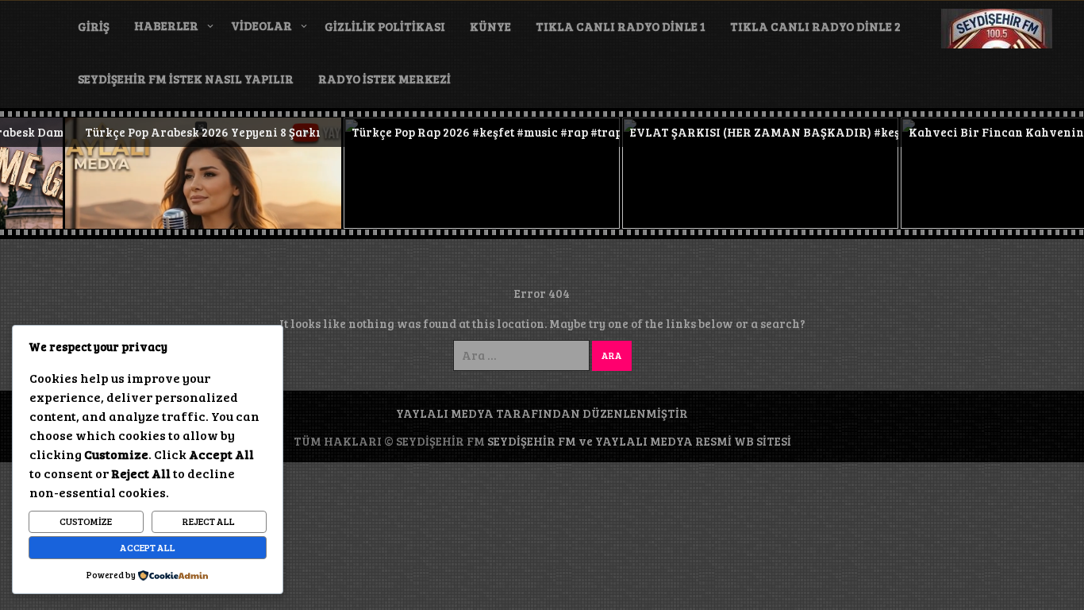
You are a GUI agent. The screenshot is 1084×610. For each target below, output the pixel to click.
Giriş (94, 26)
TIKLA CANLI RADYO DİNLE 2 (815, 26)
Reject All (209, 521)
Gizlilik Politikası (385, 26)
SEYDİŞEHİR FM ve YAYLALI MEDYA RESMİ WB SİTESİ (639, 441)
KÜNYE (490, 26)
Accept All (147, 547)
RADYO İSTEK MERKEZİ (384, 79)
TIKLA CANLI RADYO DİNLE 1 (620, 26)
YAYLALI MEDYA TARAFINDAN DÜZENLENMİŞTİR (542, 413)
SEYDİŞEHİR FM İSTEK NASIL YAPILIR (186, 79)
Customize (86, 521)
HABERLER (166, 25)
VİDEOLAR (261, 25)
